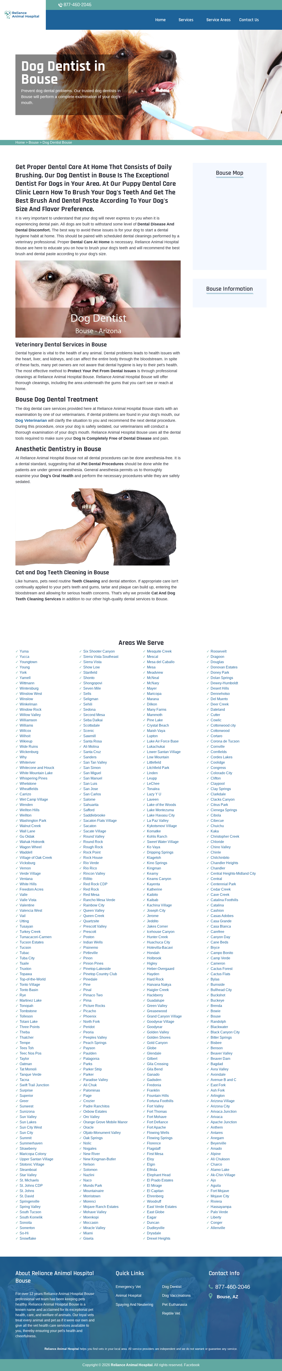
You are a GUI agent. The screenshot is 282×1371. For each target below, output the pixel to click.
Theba (25, 1032)
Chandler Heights (224, 863)
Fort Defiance (157, 1122)
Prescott (89, 932)
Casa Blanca (221, 926)
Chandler (218, 868)
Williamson (28, 720)
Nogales (89, 1148)
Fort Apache (156, 1127)
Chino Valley (221, 847)
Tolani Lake (29, 1021)
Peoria (88, 1032)
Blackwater (219, 1027)
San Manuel (92, 778)
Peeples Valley (95, 1037)
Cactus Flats (220, 974)
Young (25, 667)
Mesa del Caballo (160, 662)
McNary (153, 683)
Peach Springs (94, 1043)
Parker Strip (92, 1069)
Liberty (216, 1217)
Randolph (218, 1021)
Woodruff (154, 1201)
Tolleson (26, 1016)
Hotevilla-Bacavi (160, 947)
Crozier (89, 1101)
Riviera (216, 1201)
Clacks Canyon (223, 799)
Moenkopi (91, 1217)
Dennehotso (220, 694)
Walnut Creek (30, 826)
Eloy (150, 1159)
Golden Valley (158, 1032)
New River (91, 1154)
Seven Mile (92, 688)
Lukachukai (156, 746)
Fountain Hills (158, 1096)
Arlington (218, 1096)
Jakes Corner (157, 926)
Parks (87, 1064)
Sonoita (26, 1222)
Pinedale (90, 979)
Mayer (152, 688)
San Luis (90, 783)
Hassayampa (221, 1207)
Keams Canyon (159, 879)
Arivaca (217, 1117)
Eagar (151, 1217)
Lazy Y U (154, 794)
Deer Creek (220, 704)
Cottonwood (220, 731)
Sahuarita (90, 805)
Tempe (25, 1043)
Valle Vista (28, 900)
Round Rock (93, 842)
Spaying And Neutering (134, 1304)
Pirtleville (90, 953)
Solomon (90, 1170)
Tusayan (26, 926)
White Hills (28, 884)
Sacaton (89, 826)
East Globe (155, 1212)
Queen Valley (93, 910)
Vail (23, 916)
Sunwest (26, 1106)
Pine (87, 984)
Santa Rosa (92, 741)
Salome (89, 799)
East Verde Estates (162, 1207)
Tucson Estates (32, 942)
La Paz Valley (158, 820)
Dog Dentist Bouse (57, 142)
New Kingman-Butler (99, 1159)
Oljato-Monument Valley (102, 1133)
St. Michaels (29, 1180)
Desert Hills (220, 688)
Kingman (154, 868)
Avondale (218, 1074)
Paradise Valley (95, 1080)
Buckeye (217, 1000)
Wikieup (26, 741)
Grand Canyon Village (164, 1016)
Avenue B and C (223, 1080)
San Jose (90, 789)
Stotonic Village (32, 1164)
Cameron (218, 963)
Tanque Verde (30, 1074)
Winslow (26, 699)
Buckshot (218, 995)
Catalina (217, 905)
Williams (26, 725)
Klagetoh (154, 857)
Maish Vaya (156, 731)
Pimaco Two (93, 995)
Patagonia (91, 1058)
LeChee (153, 783)
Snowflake (28, 1238)
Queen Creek (93, 916)
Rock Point (91, 852)
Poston (88, 937)
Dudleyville (156, 1228)
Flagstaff (153, 1148)
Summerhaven (31, 1143)
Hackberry (155, 995)
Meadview (155, 672)
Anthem (217, 1127)
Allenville (218, 1228)
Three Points (30, 1027)
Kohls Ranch (157, 836)
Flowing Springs (160, 1138)
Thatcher (26, 1037)
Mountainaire (93, 1191)
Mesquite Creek (159, 651)
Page (87, 1096)
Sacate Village (94, 831)
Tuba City (27, 958)
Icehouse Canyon (160, 932)
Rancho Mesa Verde (99, 900)
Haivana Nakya (159, 984)
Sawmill (89, 736)
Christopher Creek (225, 836)
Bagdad (217, 1064)
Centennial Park (223, 884)
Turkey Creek (30, 932)
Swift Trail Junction (34, 1085)
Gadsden (154, 1080)
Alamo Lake (220, 1170)
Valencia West (31, 910)
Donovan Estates (224, 667)
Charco (216, 1164)
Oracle (88, 1127)
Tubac (24, 953)
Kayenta (153, 884)
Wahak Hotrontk (32, 842)
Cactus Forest (221, 969)
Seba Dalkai (93, 720)
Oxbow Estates (95, 1111)
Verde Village (30, 873)
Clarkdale (218, 794)
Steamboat (28, 1170)
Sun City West (31, 1127)
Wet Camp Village (34, 799)
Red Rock (91, 889)
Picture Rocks (94, 1006)
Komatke (154, 831)
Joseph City (156, 910)
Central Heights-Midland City (233, 873)
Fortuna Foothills (160, 1101)
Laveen (153, 799)
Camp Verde (220, 958)
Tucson (25, 947)
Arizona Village (223, 1101)
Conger (216, 1222)
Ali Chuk (90, 1085)
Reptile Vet (171, 1313)
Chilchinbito (220, 857)
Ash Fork (218, 1090)
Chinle (216, 852)
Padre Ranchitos (96, 1106)
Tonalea (153, 789)
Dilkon (152, 704)
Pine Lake (155, 720)
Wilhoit (25, 736)
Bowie (216, 1011)
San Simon (92, 768)
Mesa (151, 667)
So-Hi (24, 1233)
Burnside (218, 984)
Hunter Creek (157, 937)
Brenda (216, 1006)
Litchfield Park (158, 768)
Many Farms (156, 709)
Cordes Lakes (221, 757)
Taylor (24, 1058)
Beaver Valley (221, 1053)
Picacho (89, 1011)
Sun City (26, 1133)
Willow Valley (30, 715)
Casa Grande (221, 921)
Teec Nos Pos (30, 1053)
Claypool (218, 783)
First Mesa (155, 1154)
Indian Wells (93, 942)
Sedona (89, 709)
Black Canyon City (225, 1032)
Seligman (90, 699)
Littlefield (154, 762)
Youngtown (28, 662)
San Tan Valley (95, 762)
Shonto (89, 678)
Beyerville (218, 1143)
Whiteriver (27, 762)
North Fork (91, 1021)
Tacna (24, 1080)
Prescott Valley (95, 926)
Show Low (91, 667)
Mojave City (220, 1196)
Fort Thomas (157, 1111)
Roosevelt (218, 651)
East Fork (218, 1085)
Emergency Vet (128, 1287)
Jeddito (152, 921)
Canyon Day (220, 937)
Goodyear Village (160, 1021)
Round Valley (93, 836)
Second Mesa (94, 715)
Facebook (192, 1365)
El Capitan (155, 1191)
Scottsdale (91, 725)
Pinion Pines (93, 963)
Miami (88, 1233)
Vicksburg (27, 863)
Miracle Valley (94, 1228)
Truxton (25, 969)
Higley (152, 963)
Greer (24, 1101)
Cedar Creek (221, 889)
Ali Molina (91, 746)
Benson (217, 1048)
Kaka (215, 831)
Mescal (152, 657)
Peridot (89, 1027)
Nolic (87, 1143)
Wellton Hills (29, 810)
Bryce (215, 947)
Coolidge (218, 762)
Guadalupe (155, 1000)
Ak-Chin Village (223, 1175)
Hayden (153, 974)
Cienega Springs (224, 810)
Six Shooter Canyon (99, 651)
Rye (23, 995)
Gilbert (152, 1058)
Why (23, 757)
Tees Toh (27, 1048)
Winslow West (31, 694)
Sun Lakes (28, 1122)
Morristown (91, 1196)
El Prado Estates (160, 1180)
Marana (153, 699)
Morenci (89, 1201)
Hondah (153, 953)
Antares (217, 1133)
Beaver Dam (220, 1058)
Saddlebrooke (94, 815)
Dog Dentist (172, 1287)
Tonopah (26, 1006)
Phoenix (89, 1016)
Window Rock (30, 709)
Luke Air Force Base (163, 741)
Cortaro (216, 736)
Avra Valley (219, 1069)
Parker (88, 1074)
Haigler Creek (158, 990)
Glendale (154, 1053)
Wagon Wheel (31, 847)
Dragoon (217, 657)
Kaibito (152, 895)
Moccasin (90, 1222)
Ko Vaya (153, 847)
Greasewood (157, 1011)
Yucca (24, 657)
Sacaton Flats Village (100, 820)
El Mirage (154, 1185)
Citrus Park (219, 805)
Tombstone (28, 1011)
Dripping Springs (160, 852)
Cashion (217, 910)
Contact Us (249, 20)
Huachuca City (158, 942)
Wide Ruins (29, 746)
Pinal (87, 990)
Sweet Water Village (163, 842)
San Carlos (92, 794)
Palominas (91, 1090)
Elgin (151, 1164)
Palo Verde (219, 1212)
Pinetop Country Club (100, 974)
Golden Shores (159, 1037)
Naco (87, 1180)
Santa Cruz (92, 752)
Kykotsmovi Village (162, 826)
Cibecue (217, 820)
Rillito (87, 879)
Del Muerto (219, 699)
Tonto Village (30, 984)
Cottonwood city (223, 725)
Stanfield (90, 672)
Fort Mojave (220, 1191)
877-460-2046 (77, 5)
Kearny (152, 873)
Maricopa (154, 694)
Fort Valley (155, 1106)
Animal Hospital (128, 1295)
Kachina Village (159, 905)
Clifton (216, 778)
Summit (26, 1138)
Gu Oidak (27, 836)
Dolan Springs (222, 678)
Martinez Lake (31, 1000)
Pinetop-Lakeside (97, 969)
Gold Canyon (157, 1043)
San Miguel (92, 773)
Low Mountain (158, 757)
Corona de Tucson (225, 741)
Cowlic (216, 720)
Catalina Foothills (224, 900)
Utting (24, 921)
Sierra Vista (92, 662)
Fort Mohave (157, 1117)
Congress (218, 768)
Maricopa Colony (33, 1154)
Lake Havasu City (161, 815)
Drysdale (154, 1233)
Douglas (217, 662)
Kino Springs (157, 863)
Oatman (26, 1064)
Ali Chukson (220, 1159)
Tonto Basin (29, 990)
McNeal (153, 678)
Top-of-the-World (33, 979)
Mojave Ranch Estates (101, 1207)
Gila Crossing (157, 1064)
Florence (154, 1143)
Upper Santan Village (36, 1159)
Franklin (153, 1090)
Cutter (215, 715)
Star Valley (28, 1175)
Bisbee (216, 1043)
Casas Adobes (222, 916)
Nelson (89, 1164)
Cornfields (219, 752)
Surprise (26, 1090)
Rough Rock (93, 847)
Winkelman (28, 704)
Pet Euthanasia (174, 1304)
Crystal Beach (158, 725)
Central (216, 879)
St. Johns (27, 1191)
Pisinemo (90, 947)
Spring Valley (30, 1207)
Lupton (152, 736)
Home (20, 142)
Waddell (26, 852)
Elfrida (152, 1170)
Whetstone (28, 783)
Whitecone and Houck (37, 768)
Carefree (217, 932)
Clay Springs (221, 789)
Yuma (24, 651)
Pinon (88, 958)
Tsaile (24, 963)
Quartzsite (91, 921)
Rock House (93, 857)
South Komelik (31, 1217)
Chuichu (217, 826)
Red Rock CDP (95, 884)
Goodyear (154, 1027)
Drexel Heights (158, 1238)
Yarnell (25, 678)
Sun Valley (28, 1117)
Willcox (25, 731)
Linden (152, 773)
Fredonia (154, 1085)
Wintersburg (29, 688)
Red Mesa (91, 895)
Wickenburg (29, 752)
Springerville (29, 1201)
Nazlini (88, 1175)
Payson (89, 1048)
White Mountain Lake (36, 773)
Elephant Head (159, 1175)
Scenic (88, 731)
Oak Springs (93, 1138)
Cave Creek (220, 895)
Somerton (27, 1228)
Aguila (216, 1185)
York (23, 672)
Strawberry (28, 1148)
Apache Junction (224, 1122)
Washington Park (33, 820)
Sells (87, 694)
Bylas (215, 979)
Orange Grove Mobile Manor (105, 1122)
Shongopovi (92, 683)
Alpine (216, 1154)
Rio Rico (90, 868)
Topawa (26, 974)
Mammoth (154, 715)
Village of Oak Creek (36, 857)
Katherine (154, 889)
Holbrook (154, 958)
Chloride (217, 842)
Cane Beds (219, 942)
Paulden (89, 1053)
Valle (24, 895)
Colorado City (221, 773)
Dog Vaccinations (176, 1295)
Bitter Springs (221, 1037)
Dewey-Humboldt (224, 683)
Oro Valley (91, 1117)
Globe (151, 1048)
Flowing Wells (158, 1133)
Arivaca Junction (224, 1111)
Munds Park (92, 1185)
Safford (89, 810)
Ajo (213, 1180)
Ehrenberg (155, 1196)
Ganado (153, 1074)
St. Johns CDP (31, 1185)
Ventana (26, 879)
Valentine (27, 905)
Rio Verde (91, 863)
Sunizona (27, 1111)
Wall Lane (27, 831)
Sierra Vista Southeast (100, 657)
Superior (26, 1096)
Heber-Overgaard (160, 969)
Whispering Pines (33, 778)
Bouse (34, 142)
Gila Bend (155, 1069)
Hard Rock (155, 979)
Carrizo (25, 794)
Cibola (216, 815)
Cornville (218, 746)
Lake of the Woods (161, 805)
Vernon (25, 868)
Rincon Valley (94, 873)
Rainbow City (93, 905)
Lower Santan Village (164, 752)
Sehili (87, 704)
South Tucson (30, 1212)
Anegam (217, 1138)
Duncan (153, 1222)
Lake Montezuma (160, 810)
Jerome (153, 916)
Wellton (26, 815)
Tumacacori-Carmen (36, 937)
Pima (87, 1000)
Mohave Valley (94, 1212)
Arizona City (220, 1106)
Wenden (26, 805)
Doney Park (220, 672)
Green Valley (157, 1006)
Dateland (218, 709)
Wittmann (27, 683)
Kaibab (152, 900)
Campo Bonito (222, 953)
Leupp (152, 778)
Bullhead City (221, 990)
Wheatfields (29, 789)
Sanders (89, 757)
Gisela (88, 1238)
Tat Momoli (28, 1069)
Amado (216, 1148)
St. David (27, 1196)
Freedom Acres (31, 889)
